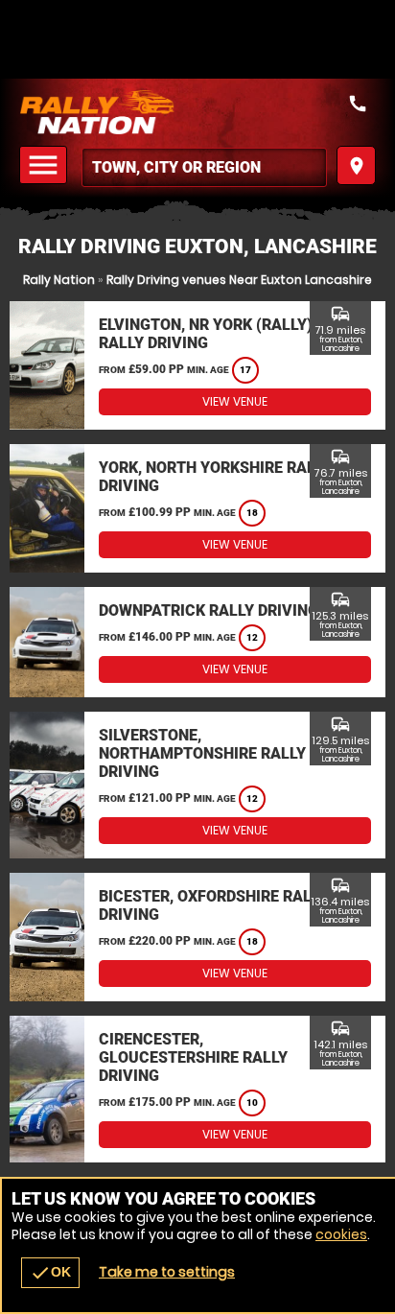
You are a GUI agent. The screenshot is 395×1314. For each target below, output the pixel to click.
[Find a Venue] (204, 167)
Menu (46, 165)
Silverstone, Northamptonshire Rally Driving (202, 753)
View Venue (234, 401)
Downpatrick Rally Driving (208, 610)
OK (50, 1272)
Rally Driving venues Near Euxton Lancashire (239, 279)
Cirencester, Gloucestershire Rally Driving (193, 1057)
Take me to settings (167, 1271)
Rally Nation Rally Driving (197, 112)
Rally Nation (59, 279)
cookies (341, 1234)
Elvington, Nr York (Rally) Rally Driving (206, 334)
